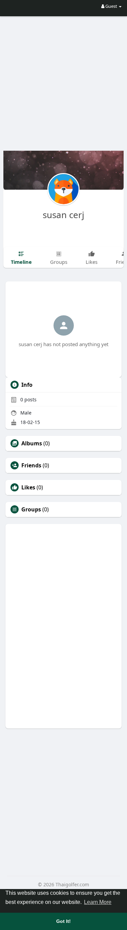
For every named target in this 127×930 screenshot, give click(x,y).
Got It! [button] (63, 921)
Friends (31, 465)
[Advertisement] (63, 78)
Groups (31, 509)
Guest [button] (111, 6)
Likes (28, 487)
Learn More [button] (97, 902)
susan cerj (63, 215)
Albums (31, 443)
